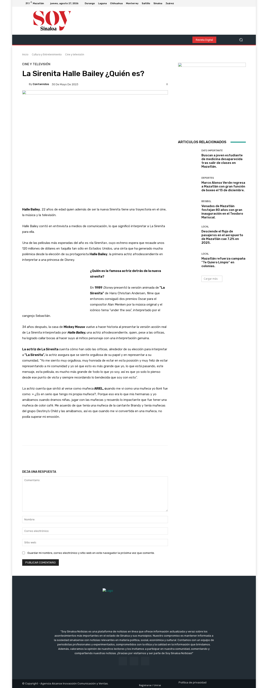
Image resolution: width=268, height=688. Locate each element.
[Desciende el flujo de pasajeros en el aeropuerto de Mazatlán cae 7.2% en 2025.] (188, 235)
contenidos (41, 84)
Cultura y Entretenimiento (47, 54)
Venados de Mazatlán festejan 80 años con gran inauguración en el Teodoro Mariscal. (222, 211)
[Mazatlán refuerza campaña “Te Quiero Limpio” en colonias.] (188, 260)
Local (205, 227)
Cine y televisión (74, 54)
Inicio (25, 54)
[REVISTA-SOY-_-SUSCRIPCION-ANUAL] (212, 96)
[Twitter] (243, 3)
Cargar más (211, 278)
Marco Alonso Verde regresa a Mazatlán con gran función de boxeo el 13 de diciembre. (223, 186)
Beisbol (206, 201)
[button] (241, 40)
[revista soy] (95, 104)
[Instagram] (238, 3)
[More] (157, 456)
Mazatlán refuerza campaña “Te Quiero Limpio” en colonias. (223, 262)
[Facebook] (233, 3)
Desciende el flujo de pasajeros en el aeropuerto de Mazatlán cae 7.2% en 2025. (222, 237)
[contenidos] (25, 84)
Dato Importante (212, 150)
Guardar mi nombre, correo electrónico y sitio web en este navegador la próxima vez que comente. (91, 552)
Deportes (207, 178)
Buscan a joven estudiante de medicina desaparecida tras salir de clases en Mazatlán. (222, 160)
